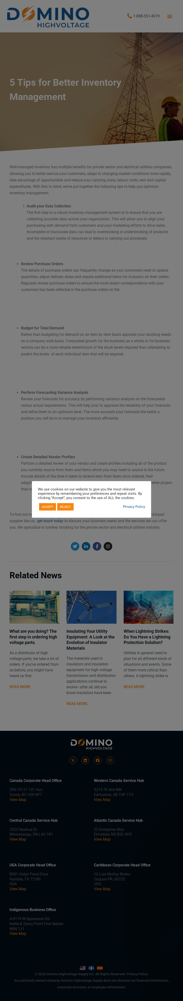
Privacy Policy (134, 507)
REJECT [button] (65, 507)
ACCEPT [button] (47, 507)
